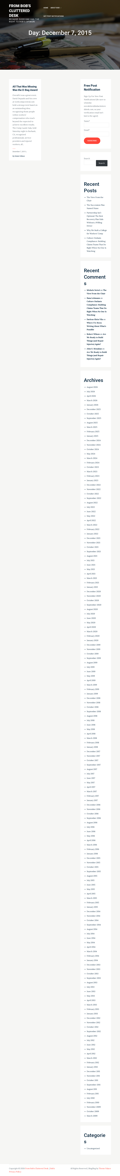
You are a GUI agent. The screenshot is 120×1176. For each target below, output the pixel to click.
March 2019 (92, 685)
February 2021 (93, 582)
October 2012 (92, 1027)
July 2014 (90, 933)
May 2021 (91, 569)
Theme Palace (105, 1168)
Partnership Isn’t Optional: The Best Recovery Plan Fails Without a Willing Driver (95, 219)
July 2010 (91, 1098)
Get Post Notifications (53, 16)
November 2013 (93, 969)
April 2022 (91, 520)
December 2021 (93, 538)
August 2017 (92, 769)
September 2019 (94, 658)
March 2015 (92, 898)
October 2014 (92, 920)
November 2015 (93, 862)
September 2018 (94, 711)
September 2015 (94, 871)
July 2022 (91, 507)
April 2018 (91, 733)
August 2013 (92, 982)
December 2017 (93, 751)
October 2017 (92, 760)
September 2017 (94, 765)
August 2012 (92, 1036)
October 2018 (92, 707)
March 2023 (92, 471)
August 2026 (92, 387)
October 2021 (92, 547)
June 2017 (91, 778)
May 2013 (91, 996)
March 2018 (92, 738)
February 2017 (93, 796)
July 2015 (90, 880)
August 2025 (92, 422)
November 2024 (94, 445)
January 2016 (92, 853)
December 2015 (93, 858)
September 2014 (94, 925)
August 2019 (92, 662)
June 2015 (91, 885)
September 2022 (94, 498)
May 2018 (91, 729)
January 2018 (92, 747)
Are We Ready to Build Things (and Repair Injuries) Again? (97, 355)
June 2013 (91, 991)
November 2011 (93, 1076)
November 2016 (93, 809)
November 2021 (93, 542)
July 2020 (91, 613)
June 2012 (91, 1045)
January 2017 (92, 800)
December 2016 (93, 805)
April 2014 (91, 947)
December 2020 (94, 591)
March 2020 (92, 631)
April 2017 (91, 787)
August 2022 (92, 502)
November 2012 (93, 1022)
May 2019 (91, 676)
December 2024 (94, 440)
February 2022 (93, 529)
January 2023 (92, 480)
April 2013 (91, 1000)
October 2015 (92, 867)
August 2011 (92, 1089)
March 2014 (92, 951)
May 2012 (91, 1049)
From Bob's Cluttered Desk (20, 11)
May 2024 (91, 454)
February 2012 (93, 1062)
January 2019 (92, 693)
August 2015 (92, 876)
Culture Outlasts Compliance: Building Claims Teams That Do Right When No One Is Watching (96, 244)
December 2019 (93, 645)
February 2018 (93, 742)
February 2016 (93, 849)
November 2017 (93, 756)
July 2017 (90, 773)
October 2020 (93, 600)
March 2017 (92, 791)
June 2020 (91, 618)
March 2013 (92, 1005)
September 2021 (94, 551)
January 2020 (92, 640)
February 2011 (93, 1093)
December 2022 (94, 485)
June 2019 (91, 671)
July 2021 (90, 560)
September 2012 (94, 1031)
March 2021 (92, 578)
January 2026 (92, 405)
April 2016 (91, 840)
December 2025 (94, 409)
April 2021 (91, 574)
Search (87, 158)
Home (45, 8)
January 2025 (92, 436)
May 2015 (91, 889)
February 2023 (93, 476)
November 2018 (93, 702)
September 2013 (94, 978)
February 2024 (93, 462)
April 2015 (91, 893)
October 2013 (92, 973)
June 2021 (91, 565)
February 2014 (93, 956)
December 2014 (93, 911)
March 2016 (92, 845)
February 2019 (93, 689)
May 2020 (91, 622)
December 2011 (93, 1071)
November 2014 (93, 916)
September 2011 (93, 1085)
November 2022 (94, 489)
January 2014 (92, 960)
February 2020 (93, 636)
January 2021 (92, 587)
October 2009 (93, 1111)
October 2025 (93, 414)
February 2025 (93, 431)
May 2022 (91, 516)
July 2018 (90, 720)
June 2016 (91, 831)
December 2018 (93, 698)
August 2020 (92, 609)
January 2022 (92, 534)
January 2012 (92, 1067)
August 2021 (92, 556)
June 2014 (91, 938)
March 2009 (92, 1116)
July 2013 (90, 987)
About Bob (55, 8)
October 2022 (93, 494)
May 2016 (91, 836)
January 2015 (92, 907)
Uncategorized (93, 1148)
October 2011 (92, 1080)
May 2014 (91, 942)
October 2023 (93, 467)
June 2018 (91, 725)
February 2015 (93, 902)
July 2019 (90, 667)
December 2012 (93, 1018)
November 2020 (94, 596)
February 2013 (93, 1009)
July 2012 (90, 1040)
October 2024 (93, 449)
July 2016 (90, 827)
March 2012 (92, 1058)
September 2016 (94, 818)
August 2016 (92, 822)
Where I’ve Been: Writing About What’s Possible (96, 326)
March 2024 (92, 458)
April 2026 (91, 396)
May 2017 (91, 782)
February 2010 (93, 1102)
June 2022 (91, 511)
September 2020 (94, 605)
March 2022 (92, 525)
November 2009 (94, 1107)
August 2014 (92, 929)
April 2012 (91, 1053)
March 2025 (92, 427)
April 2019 (91, 680)
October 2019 (92, 653)
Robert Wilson (20, 156)
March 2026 (92, 400)
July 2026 (91, 391)
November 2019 (93, 649)
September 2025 (94, 418)
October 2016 (92, 813)
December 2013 (93, 965)
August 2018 (92, 716)
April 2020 (91, 627)
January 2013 (92, 1013)
